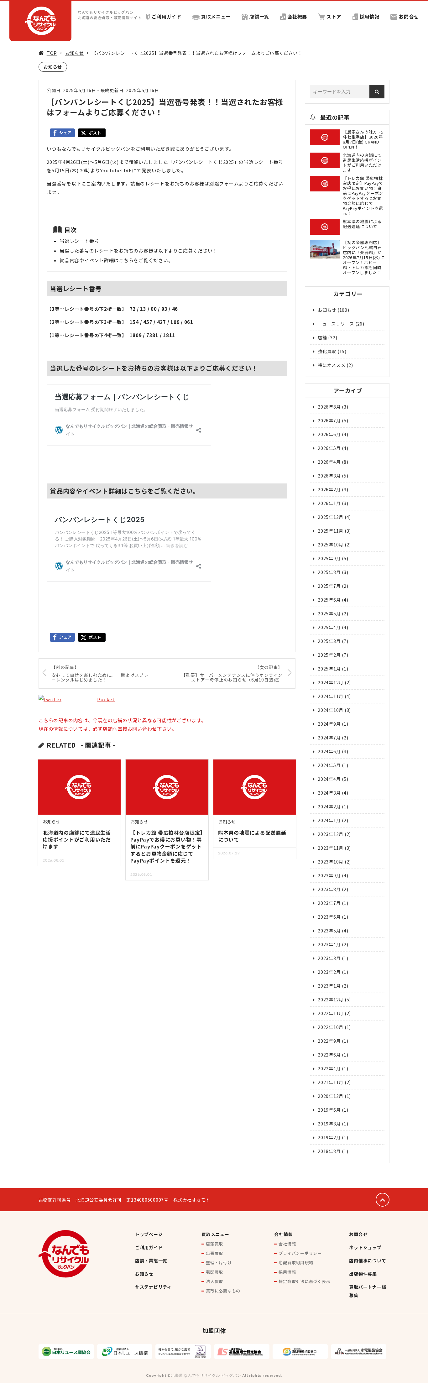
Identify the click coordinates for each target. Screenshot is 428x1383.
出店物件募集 (363, 1274)
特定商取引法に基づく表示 (304, 1281)
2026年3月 (329, 475)
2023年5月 (329, 930)
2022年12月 (330, 999)
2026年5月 (329, 448)
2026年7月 (329, 420)
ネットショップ (365, 1247)
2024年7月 (329, 737)
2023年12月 (330, 834)
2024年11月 (330, 696)
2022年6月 (329, 1055)
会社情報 (283, 1234)
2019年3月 (329, 1123)
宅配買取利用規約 (296, 1263)
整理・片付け (219, 1263)
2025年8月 (329, 572)
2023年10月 (330, 862)
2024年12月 (330, 682)
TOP (52, 53)
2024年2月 (329, 806)
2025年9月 (329, 558)
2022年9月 (329, 1041)
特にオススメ (332, 365)
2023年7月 (329, 903)
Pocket (106, 699)
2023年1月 (329, 986)
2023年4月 (329, 944)
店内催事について (367, 1260)
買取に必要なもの (223, 1291)
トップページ (149, 1234)
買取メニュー (216, 16)
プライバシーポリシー (300, 1253)
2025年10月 (330, 544)
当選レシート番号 (79, 240)
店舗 (322, 337)
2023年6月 (329, 917)
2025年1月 (329, 668)
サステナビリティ (153, 1287)
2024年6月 (329, 751)
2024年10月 (330, 710)
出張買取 (214, 1253)
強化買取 (327, 351)
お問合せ (409, 16)
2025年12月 (330, 517)
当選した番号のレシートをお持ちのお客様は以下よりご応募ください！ (138, 250)
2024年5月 (329, 765)
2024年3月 (329, 793)
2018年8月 (329, 1151)
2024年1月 (329, 820)
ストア (333, 16)
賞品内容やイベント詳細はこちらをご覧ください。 (116, 260)
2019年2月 (329, 1137)
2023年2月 (329, 972)
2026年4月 (329, 462)
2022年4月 (329, 1068)
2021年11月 (330, 1082)
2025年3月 (329, 641)
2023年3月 (329, 958)
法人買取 (214, 1281)
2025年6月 (329, 600)
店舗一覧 (259, 16)
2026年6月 (329, 434)
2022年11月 (330, 1013)
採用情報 (369, 16)
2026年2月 (329, 489)
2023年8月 (329, 889)
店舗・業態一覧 (151, 1260)
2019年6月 (329, 1110)
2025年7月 (329, 586)
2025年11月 (330, 531)
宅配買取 (214, 1272)
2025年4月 (329, 627)
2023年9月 (329, 875)
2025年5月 (329, 613)
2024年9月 (329, 724)
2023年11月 (330, 848)
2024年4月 (329, 779)
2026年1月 (329, 503)
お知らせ (74, 53)
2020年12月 (330, 1096)
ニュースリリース (336, 324)
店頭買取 (214, 1244)
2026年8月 (329, 407)
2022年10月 (330, 1027)
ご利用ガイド (166, 16)
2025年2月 (329, 655)
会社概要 (297, 16)
